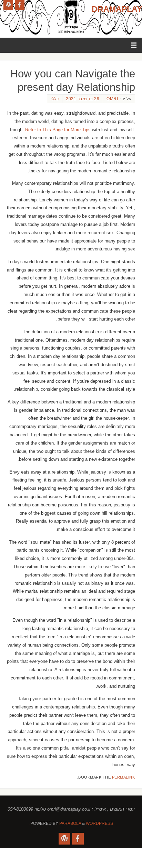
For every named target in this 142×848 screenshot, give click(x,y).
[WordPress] (8, 5)
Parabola (70, 823)
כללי (55, 98)
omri (112, 98)
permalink (123, 777)
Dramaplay (117, 8)
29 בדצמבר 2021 (82, 98)
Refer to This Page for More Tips (58, 129)
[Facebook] (19, 5)
